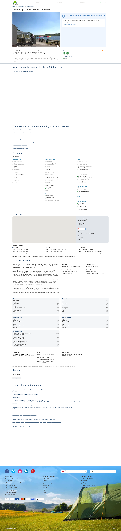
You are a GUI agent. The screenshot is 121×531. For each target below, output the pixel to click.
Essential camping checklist (20, 145)
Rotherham (31, 6)
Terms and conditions (48, 483)
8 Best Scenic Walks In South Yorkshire (22, 133)
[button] (73, 471)
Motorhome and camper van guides (13, 489)
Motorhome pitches (17, 419)
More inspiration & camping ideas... (13, 490)
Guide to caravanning (10, 485)
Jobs (44, 482)
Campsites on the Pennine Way (20, 136)
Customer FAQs (46, 478)
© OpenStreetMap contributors (17, 347)
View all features (16, 391)
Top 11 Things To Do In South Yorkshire (22, 129)
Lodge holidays (8, 480)
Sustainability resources (10, 492)
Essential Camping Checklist (12, 478)
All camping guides (9, 483)
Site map (45, 487)
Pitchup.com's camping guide (20, 148)
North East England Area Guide (20, 139)
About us (59, 3)
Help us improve (47, 490)
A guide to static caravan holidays (13, 482)
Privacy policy (46, 485)
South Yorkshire (25, 6)
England (19, 6)
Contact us (45, 492)
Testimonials (84, 483)
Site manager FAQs (85, 480)
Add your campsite (85, 482)
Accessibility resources (10, 494)
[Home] (15, 3)
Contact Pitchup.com (86, 487)
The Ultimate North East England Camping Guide (25, 142)
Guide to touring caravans (11, 487)
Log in (44, 489)
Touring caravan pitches (18, 422)
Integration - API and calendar (88, 485)
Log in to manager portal (87, 478)
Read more (14, 403)
